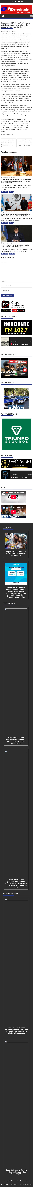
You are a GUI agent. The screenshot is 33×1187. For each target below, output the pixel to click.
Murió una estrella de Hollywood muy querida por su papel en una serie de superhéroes (16, 740)
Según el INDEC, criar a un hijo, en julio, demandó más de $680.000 (16, 553)
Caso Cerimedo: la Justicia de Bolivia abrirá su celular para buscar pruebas (16, 1172)
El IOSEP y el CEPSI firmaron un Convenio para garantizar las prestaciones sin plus (7, 143)
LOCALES (10, 135)
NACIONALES (12, 253)
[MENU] (31, 16)
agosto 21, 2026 (6, 177)
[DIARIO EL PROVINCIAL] (16, 13)
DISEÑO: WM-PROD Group (9, 1184)
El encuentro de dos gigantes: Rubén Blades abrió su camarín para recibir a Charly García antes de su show (16, 883)
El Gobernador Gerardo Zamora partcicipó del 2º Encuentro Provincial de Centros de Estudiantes (24, 142)
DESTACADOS (4, 135)
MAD (14, 31)
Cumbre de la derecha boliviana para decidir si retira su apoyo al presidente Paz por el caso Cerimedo (16, 1030)
